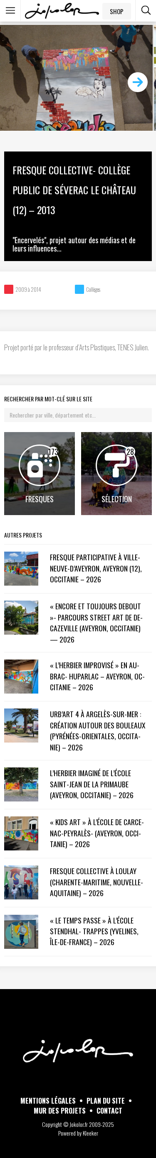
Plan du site (106, 1101)
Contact (109, 1111)
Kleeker (90, 1133)
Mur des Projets (60, 1111)
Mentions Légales (48, 1101)
